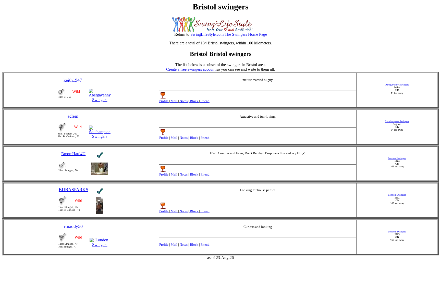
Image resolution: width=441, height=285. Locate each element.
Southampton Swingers (397, 121)
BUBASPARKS (73, 189)
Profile (164, 101)
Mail (174, 101)
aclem (72, 116)
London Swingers (397, 158)
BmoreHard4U (73, 154)
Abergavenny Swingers (397, 84)
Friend (205, 101)
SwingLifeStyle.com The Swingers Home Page (228, 34)
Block (194, 101)
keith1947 (73, 80)
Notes (183, 101)
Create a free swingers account (191, 69)
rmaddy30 (73, 226)
